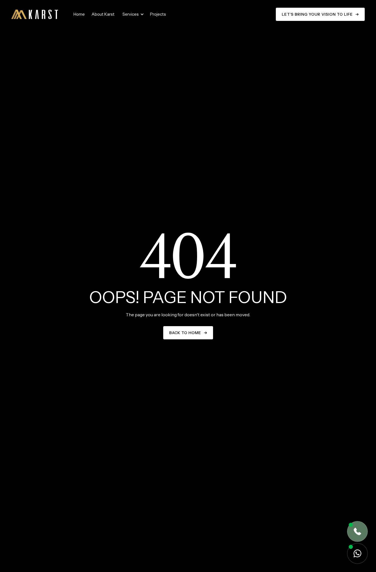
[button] (132, 14)
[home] (34, 14)
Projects (158, 14)
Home (79, 14)
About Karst (103, 14)
